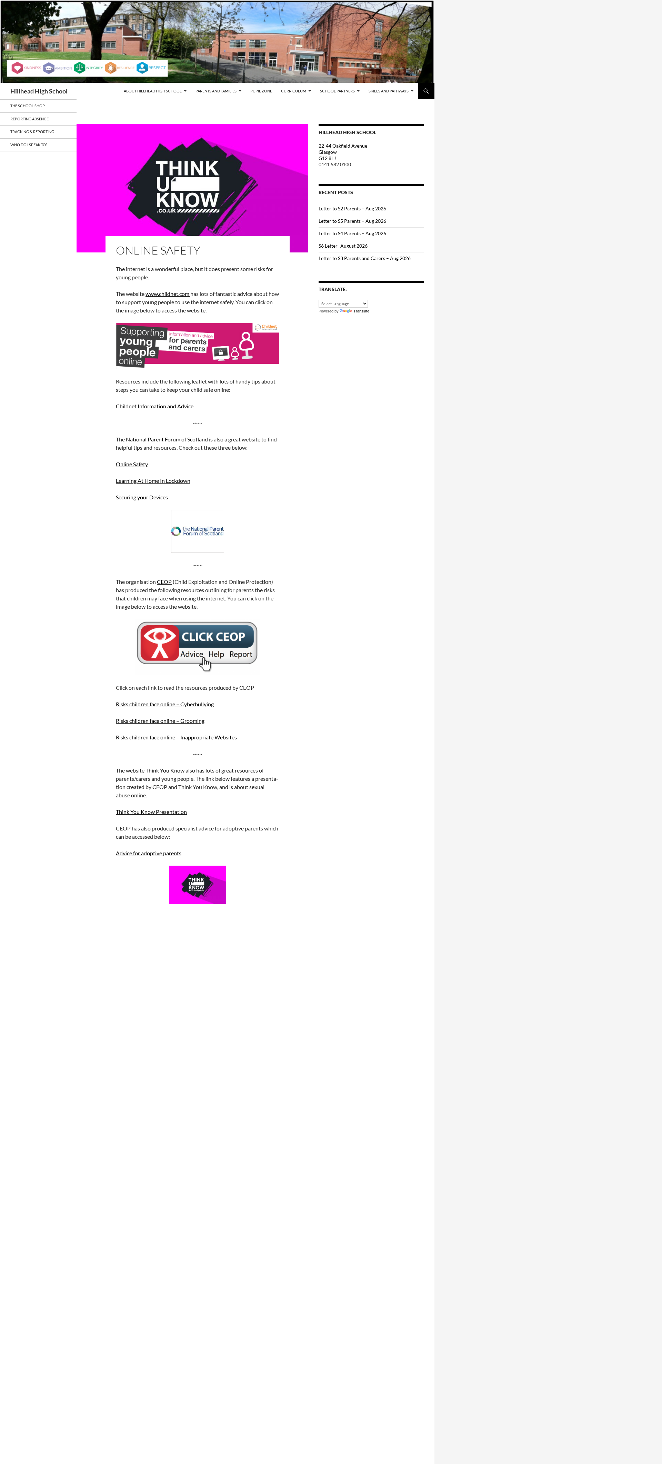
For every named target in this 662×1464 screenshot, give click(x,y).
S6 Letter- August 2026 (343, 246)
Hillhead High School (39, 91)
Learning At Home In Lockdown (153, 480)
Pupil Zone (261, 91)
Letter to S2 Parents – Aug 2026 (352, 208)
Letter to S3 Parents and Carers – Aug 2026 (365, 258)
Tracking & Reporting (32, 131)
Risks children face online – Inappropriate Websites (176, 737)
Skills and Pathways (389, 91)
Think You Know (165, 770)
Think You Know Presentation (151, 811)
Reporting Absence (29, 119)
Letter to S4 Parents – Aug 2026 (352, 233)
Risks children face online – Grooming (160, 720)
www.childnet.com (168, 293)
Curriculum (293, 91)
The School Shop (27, 105)
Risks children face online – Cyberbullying (165, 704)
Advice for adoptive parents (148, 853)
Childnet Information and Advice (154, 406)
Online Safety (132, 464)
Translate (361, 311)
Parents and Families (216, 91)
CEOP (164, 581)
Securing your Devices (142, 497)
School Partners (337, 91)
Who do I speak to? (28, 144)
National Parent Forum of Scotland (167, 439)
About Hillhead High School (153, 91)
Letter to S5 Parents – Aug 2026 (352, 221)
